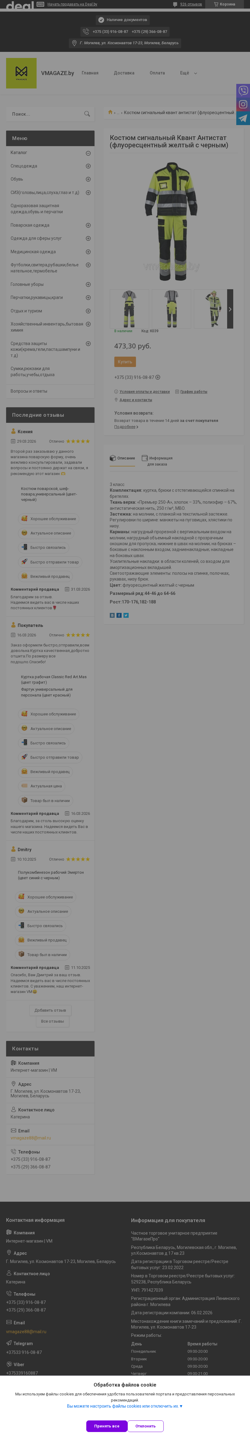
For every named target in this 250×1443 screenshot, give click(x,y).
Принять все (107, 1426)
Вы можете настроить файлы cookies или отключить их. (123, 1406)
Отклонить (145, 1426)
